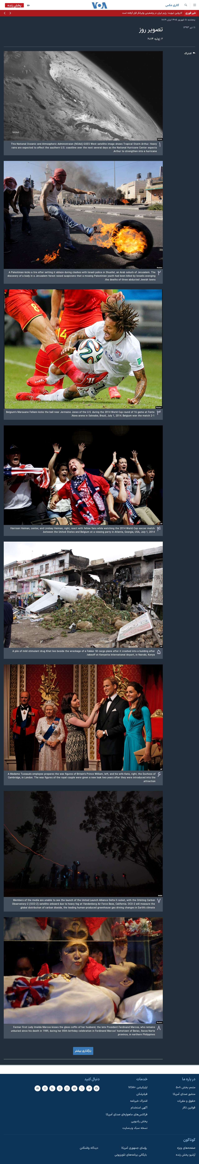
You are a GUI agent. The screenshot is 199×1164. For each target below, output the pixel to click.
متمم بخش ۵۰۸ (185, 1087)
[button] (10, 13)
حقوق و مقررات (186, 1101)
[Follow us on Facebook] (97, 1088)
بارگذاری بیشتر (83, 1051)
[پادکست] (45, 1088)
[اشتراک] (37, 1088)
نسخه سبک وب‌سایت (134, 1128)
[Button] (189, 54)
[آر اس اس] (52, 1088)
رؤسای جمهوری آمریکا (134, 1148)
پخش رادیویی (139, 1121)
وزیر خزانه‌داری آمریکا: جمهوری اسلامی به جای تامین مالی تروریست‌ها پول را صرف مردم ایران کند (133, 13)
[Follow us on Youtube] (74, 1088)
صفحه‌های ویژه (186, 1148)
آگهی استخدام (139, 1108)
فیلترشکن (141, 1094)
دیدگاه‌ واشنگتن (89, 1148)
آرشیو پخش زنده (185, 1155)
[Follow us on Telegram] (89, 1088)
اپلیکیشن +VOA (137, 1087)
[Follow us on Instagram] (67, 1088)
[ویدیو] (28, 5)
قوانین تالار (188, 1108)
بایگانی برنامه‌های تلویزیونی (131, 1155)
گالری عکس (172, 5)
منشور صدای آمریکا (184, 1094)
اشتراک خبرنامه (138, 1101)
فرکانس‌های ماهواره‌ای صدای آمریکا (126, 1114)
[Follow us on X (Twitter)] (82, 1088)
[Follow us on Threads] (60, 1088)
